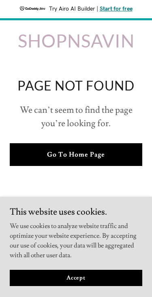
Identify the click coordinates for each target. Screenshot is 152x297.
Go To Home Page (76, 155)
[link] (76, 45)
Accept (76, 277)
